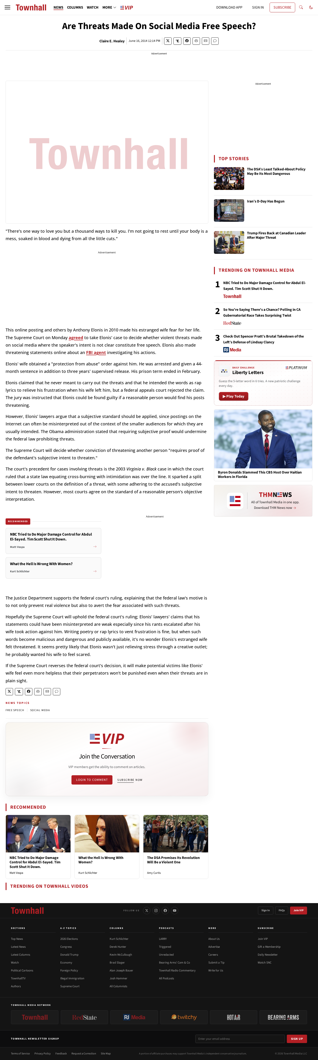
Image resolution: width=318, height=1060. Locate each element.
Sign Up (297, 1039)
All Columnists (118, 986)
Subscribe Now (129, 780)
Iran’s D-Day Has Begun (265, 201)
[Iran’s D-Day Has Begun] (229, 210)
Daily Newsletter (268, 955)
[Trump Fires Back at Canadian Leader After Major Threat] (229, 242)
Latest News (18, 947)
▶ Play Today (233, 396)
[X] (146, 910)
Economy (66, 963)
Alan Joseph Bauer (121, 970)
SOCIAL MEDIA (40, 710)
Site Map (106, 1054)
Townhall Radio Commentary (177, 970)
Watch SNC (264, 963)
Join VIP (299, 910)
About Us (214, 939)
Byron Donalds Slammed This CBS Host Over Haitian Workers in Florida (260, 474)
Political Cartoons (22, 970)
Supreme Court (69, 986)
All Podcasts (166, 978)
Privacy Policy (42, 1054)
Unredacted (166, 955)
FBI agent (96, 352)
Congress (66, 947)
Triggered (165, 947)
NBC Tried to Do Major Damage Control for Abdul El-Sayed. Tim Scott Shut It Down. (35, 862)
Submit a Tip (216, 963)
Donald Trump (69, 955)
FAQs (282, 910)
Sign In (265, 910)
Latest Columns (20, 955)
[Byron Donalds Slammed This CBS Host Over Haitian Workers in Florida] (263, 438)
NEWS (58, 7)
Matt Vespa (16, 873)
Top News (17, 939)
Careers (213, 955)
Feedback (61, 1054)
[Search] (301, 7)
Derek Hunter (118, 947)
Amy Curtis (154, 873)
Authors (16, 986)
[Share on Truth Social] (177, 41)
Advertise (214, 947)
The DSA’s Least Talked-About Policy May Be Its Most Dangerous (276, 171)
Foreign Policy (69, 970)
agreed (76, 337)
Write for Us (215, 970)
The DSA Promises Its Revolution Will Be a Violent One (173, 860)
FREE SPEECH (15, 710)
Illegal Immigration (72, 978)
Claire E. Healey (112, 41)
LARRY (163, 939)
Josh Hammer (118, 978)
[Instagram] (156, 910)
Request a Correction (83, 1054)
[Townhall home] (27, 910)
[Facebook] (165, 910)
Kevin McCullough (121, 955)
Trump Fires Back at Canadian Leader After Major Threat (276, 235)
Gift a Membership (269, 947)
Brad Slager (117, 963)
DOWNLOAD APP (229, 7)
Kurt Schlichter (87, 873)
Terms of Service (20, 1054)
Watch (15, 963)
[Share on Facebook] (187, 41)
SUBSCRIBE (282, 7)
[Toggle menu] (7, 7)
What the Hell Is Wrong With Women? (100, 860)
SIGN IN (258, 7)
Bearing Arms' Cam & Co (174, 963)
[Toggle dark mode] (311, 7)
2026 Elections (69, 939)
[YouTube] (174, 910)
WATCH (92, 7)
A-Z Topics (68, 928)
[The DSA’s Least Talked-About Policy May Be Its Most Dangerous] (229, 178)
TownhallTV (18, 978)
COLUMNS (75, 7)
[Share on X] (168, 41)
